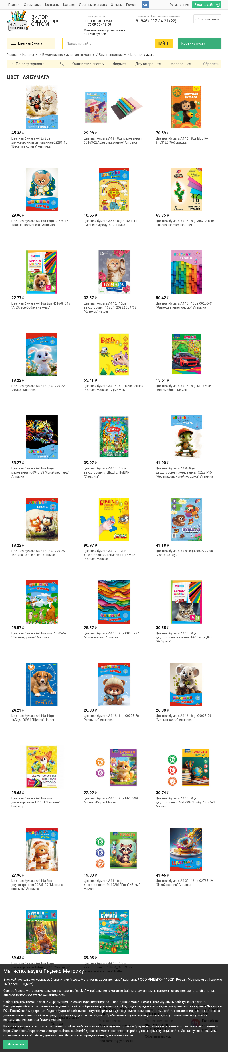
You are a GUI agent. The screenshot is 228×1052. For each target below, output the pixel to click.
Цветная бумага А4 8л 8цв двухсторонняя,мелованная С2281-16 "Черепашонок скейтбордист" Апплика (184, 472)
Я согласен (16, 1044)
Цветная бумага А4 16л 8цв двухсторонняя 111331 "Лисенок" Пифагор (36, 802)
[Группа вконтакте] (145, 4)
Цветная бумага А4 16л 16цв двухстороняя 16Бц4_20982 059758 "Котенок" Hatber (110, 307)
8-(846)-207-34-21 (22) (156, 21)
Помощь (132, 4)
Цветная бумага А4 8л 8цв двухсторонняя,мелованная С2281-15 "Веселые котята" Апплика (39, 142)
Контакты (52, 4)
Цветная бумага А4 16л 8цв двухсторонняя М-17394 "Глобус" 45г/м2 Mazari (185, 802)
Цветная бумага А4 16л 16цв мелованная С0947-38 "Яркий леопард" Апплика (40, 472)
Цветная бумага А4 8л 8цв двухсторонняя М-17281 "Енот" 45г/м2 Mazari (112, 885)
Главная (14, 4)
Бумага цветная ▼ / (114, 54)
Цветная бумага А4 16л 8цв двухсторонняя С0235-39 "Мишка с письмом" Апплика (37, 885)
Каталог (69, 4)
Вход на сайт (204, 4)
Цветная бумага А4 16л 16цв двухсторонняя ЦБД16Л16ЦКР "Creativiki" (106, 472)
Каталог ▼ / (32, 54)
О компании (32, 4)
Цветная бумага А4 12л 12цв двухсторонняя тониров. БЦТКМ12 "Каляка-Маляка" (109, 555)
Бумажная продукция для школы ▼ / (70, 54)
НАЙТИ (164, 43)
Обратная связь (207, 19)
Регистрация (179, 4)
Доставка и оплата (93, 4)
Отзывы (116, 4)
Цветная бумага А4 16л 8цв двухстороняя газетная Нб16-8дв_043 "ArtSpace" (184, 637)
